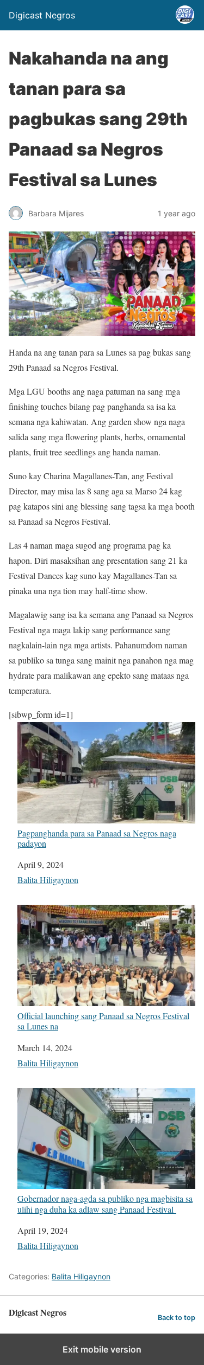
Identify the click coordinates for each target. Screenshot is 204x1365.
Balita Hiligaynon (47, 879)
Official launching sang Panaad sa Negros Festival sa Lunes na (103, 1020)
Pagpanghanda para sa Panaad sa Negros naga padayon (96, 837)
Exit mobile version (102, 1349)
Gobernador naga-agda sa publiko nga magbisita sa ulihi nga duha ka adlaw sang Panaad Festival (105, 1203)
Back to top (176, 1318)
